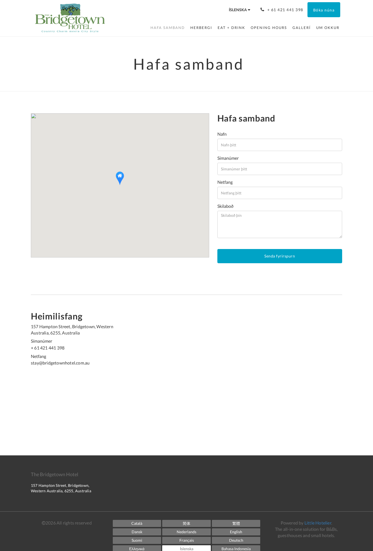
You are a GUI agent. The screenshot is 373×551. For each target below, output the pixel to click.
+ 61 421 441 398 (47, 347)
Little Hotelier (317, 522)
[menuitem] (168, 27)
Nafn (222, 134)
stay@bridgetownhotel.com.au (60, 362)
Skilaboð (225, 206)
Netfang (225, 182)
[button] (120, 178)
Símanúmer (228, 158)
